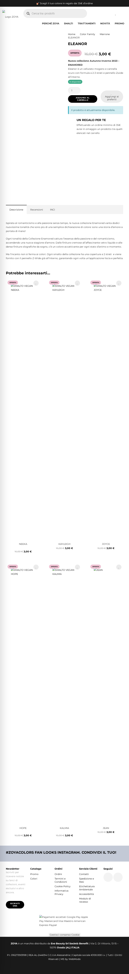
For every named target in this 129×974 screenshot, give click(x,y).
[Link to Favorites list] (115, 13)
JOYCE (106, 543)
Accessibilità (86, 894)
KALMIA (64, 828)
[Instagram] (118, 877)
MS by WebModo (71, 959)
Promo (34, 874)
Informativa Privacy (61, 892)
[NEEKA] (23, 409)
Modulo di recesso (85, 900)
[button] (74, 23)
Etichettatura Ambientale (87, 888)
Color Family (87, 34)
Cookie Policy (63, 886)
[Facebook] (108, 877)
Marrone (105, 34)
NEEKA (23, 543)
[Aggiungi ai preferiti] (36, 283)
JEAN (106, 828)
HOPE (23, 828)
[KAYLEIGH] (64, 409)
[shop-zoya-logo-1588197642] (10, 13)
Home (71, 34)
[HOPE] (23, 693)
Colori (33, 878)
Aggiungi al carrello (83, 99)
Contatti (84, 874)
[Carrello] (123, 13)
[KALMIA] (64, 693)
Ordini (58, 874)
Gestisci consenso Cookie (64, 934)
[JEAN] (106, 693)
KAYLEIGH (64, 543)
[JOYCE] (106, 409)
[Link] (107, 13)
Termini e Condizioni (61, 880)
